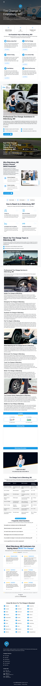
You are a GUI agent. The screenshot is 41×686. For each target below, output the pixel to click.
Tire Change (6, 655)
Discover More (6, 134)
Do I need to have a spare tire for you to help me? (13, 531)
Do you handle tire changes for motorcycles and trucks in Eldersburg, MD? (18, 537)
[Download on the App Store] (25, 149)
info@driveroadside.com (9, 674)
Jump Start (6, 657)
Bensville (19, 617)
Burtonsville (31, 611)
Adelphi (7, 611)
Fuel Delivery (10, 68)
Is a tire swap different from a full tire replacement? (14, 541)
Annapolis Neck (8, 617)
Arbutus (7, 620)
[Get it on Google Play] (34, 149)
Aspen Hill (7, 626)
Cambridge (31, 620)
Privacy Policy (24, 684)
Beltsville (19, 614)
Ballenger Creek (8, 629)
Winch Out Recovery (30, 68)
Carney (30, 626)
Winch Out (6, 665)
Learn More (7, 49)
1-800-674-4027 (19, 153)
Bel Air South (20, 611)
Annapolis (7, 614)
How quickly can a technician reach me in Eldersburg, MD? (15, 525)
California (30, 614)
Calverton (30, 617)
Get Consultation (7, 193)
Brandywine (19, 629)
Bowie (18, 626)
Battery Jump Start (11, 41)
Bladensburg (20, 623)
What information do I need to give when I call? (13, 528)
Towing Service (7, 661)
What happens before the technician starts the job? (14, 534)
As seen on (20, 594)
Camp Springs (31, 623)
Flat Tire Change (29, 41)
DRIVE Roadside (18, 682)
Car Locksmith (7, 663)
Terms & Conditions (17, 684)
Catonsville (31, 629)
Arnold (7, 623)
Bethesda (19, 620)
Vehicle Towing (10, 54)
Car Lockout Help (29, 54)
